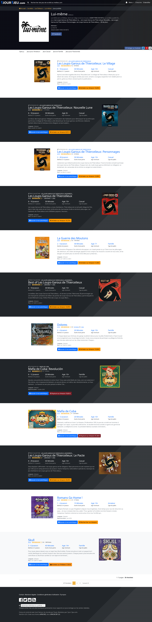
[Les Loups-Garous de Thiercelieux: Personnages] (42, 163)
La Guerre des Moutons (72, 238)
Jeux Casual (46, 52)
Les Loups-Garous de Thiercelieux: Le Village (86, 63)
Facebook (57, 34)
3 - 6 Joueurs (33, 546)
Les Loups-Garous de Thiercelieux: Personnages (88, 152)
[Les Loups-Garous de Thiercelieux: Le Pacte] (109, 467)
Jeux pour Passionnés (73, 52)
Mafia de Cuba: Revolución (45, 369)
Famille (111, 244)
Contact (21, 595)
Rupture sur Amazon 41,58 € (90, 436)
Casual (110, 69)
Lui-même (48, 8)
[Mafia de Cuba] (42, 423)
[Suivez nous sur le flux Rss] (34, 601)
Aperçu (21, 52)
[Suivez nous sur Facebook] (21, 601)
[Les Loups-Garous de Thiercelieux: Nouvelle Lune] (109, 119)
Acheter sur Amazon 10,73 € (60, 220)
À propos (63, 595)
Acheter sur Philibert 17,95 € (61, 565)
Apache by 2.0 (55, 614)
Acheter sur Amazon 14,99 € (60, 307)
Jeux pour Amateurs (33, 52)
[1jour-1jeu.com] (13, 2)
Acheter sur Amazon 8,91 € (60, 132)
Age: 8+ (65, 113)
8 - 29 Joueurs (33, 461)
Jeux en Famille (58, 52)
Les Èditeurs (39, 8)
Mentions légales (30, 595)
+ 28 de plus (103, 22)
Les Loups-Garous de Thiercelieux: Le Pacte (56, 455)
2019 (29, 110)
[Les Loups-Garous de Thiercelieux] (109, 207)
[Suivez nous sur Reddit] (29, 601)
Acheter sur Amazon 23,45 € (60, 480)
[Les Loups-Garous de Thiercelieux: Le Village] (42, 75)
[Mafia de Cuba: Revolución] (109, 380)
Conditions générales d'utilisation (48, 595)
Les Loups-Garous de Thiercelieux (87, 22)
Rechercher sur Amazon (88, 522)
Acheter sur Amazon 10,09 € (89, 88)
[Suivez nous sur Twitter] (25, 601)
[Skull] (109, 552)
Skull (31, 540)
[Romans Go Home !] (42, 510)
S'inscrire (138, 2)
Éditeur (71, 15)
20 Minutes (78, 330)
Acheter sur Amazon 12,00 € (89, 176)
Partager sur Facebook (133, 48)
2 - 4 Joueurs (62, 244)
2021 (58, 66)
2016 (58, 327)
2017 (29, 284)
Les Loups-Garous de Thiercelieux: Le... (67, 20)
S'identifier (146, 2)
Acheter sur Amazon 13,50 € (89, 349)
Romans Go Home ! (70, 498)
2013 (29, 542)
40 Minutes (49, 461)
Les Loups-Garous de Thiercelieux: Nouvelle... (96, 20)
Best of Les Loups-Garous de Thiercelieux (55, 282)
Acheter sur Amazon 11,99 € (89, 263)
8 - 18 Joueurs (62, 69)
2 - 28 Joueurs (62, 157)
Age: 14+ (65, 546)
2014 (29, 457)
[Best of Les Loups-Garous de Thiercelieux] (109, 294)
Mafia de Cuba (44, 366)
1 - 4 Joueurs (62, 503)
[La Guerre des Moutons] (42, 250)
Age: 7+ (94, 244)
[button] (126, 2)
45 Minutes (49, 546)
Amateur (111, 503)
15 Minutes (78, 503)
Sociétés (30, 8)
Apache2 (43, 614)
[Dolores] (42, 337)
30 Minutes (78, 69)
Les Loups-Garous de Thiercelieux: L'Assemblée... (57, 193)
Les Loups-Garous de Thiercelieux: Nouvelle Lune (60, 107)
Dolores (62, 325)
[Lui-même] (34, 27)
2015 (29, 371)
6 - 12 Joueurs (33, 374)
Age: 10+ (94, 69)
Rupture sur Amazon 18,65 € (61, 393)
